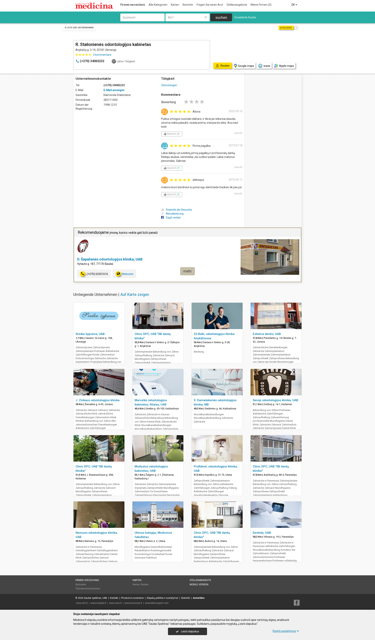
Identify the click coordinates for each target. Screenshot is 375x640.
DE (294, 4)
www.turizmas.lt (133, 603)
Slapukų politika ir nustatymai (162, 598)
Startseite (80, 584)
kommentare (102, 54)
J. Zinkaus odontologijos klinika (98, 400)
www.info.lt (82, 603)
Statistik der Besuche (179, 209)
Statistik (185, 598)
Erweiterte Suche (245, 17)
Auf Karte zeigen (134, 294)
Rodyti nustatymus (284, 631)
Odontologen (169, 85)
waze (266, 65)
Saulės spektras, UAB (95, 598)
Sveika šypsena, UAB (90, 334)
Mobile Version (199, 584)
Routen (145, 584)
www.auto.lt (115, 603)
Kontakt (114, 598)
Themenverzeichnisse (87, 588)
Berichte (188, 4)
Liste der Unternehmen (80, 27)
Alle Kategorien (158, 4)
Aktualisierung (175, 213)
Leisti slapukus (189, 631)
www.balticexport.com (157, 603)
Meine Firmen (261, 4)
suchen (221, 17)
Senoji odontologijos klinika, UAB (275, 400)
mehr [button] (187, 271)
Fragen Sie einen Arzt (209, 4)
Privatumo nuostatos (132, 598)
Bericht (238, 133)
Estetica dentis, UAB (267, 334)
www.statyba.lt (98, 603)
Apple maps (286, 65)
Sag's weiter (173, 217)
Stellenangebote (237, 4)
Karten (175, 4)
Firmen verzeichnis (132, 4)
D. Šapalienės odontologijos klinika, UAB (109, 259)
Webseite (127, 274)
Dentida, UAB (262, 532)
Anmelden (198, 598)
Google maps (246, 65)
